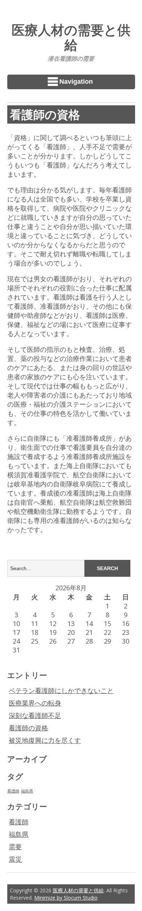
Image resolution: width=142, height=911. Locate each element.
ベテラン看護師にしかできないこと (61, 690)
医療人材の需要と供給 (71, 37)
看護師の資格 (28, 727)
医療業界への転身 (35, 703)
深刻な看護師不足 (35, 715)
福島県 (27, 791)
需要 (15, 846)
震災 (15, 859)
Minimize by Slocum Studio (66, 897)
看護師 (13, 791)
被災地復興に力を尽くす (45, 740)
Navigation (76, 81)
